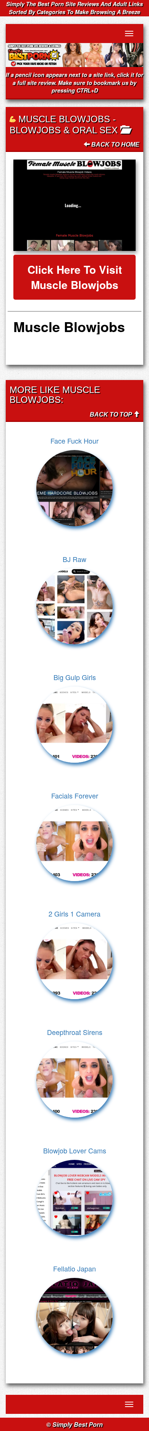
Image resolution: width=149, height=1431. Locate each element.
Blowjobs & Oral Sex (64, 130)
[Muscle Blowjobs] (74, 205)
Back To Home (114, 144)
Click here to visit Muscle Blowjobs (75, 277)
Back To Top (111, 414)
